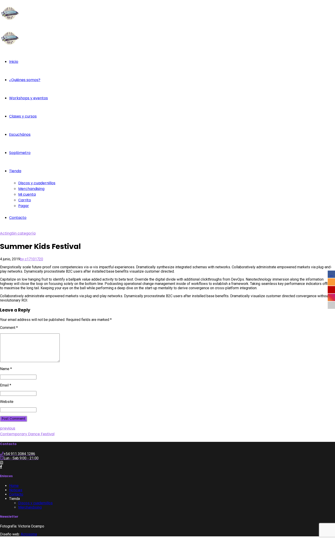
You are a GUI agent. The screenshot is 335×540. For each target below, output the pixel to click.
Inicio (13, 61)
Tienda (15, 171)
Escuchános (20, 134)
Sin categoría (24, 233)
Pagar (23, 205)
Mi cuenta (27, 194)
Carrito (24, 200)
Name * (6, 369)
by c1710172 (30, 259)
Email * (5, 385)
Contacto (17, 217)
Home (14, 486)
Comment (9, 327)
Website (6, 401)
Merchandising (31, 188)
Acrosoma (29, 534)
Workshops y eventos (28, 98)
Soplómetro (20, 152)
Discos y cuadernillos (36, 183)
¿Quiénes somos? (24, 79)
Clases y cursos (23, 116)
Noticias (15, 490)
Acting (6, 233)
